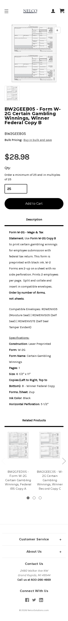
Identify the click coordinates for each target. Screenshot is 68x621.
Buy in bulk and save (37, 140)
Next (64, 461)
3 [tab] (40, 497)
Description (34, 219)
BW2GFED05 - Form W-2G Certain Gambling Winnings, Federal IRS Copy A (18, 480)
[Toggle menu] (10, 11)
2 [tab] (34, 497)
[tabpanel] (18, 462)
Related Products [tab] (34, 420)
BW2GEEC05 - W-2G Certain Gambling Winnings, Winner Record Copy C (50, 480)
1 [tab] (28, 497)
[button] (34, 539)
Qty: (8, 168)
